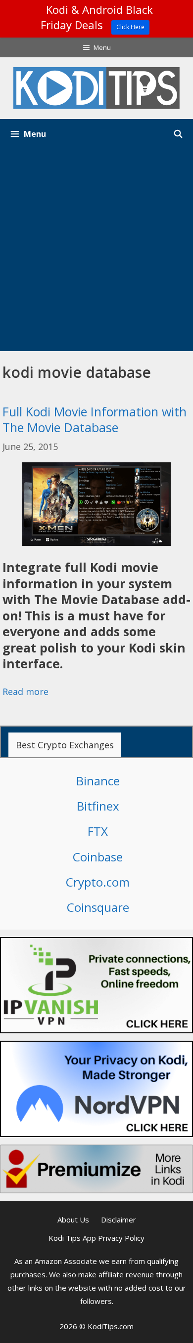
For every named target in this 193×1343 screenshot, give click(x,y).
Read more (25, 691)
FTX (98, 831)
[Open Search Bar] (178, 134)
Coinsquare (98, 907)
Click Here (130, 27)
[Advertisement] (96, 250)
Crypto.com (98, 882)
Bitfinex (98, 806)
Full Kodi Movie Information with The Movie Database (94, 419)
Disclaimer (118, 1219)
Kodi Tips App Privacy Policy (96, 1238)
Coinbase (98, 857)
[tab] (64, 745)
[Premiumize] (96, 1168)
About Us (73, 1219)
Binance (98, 781)
